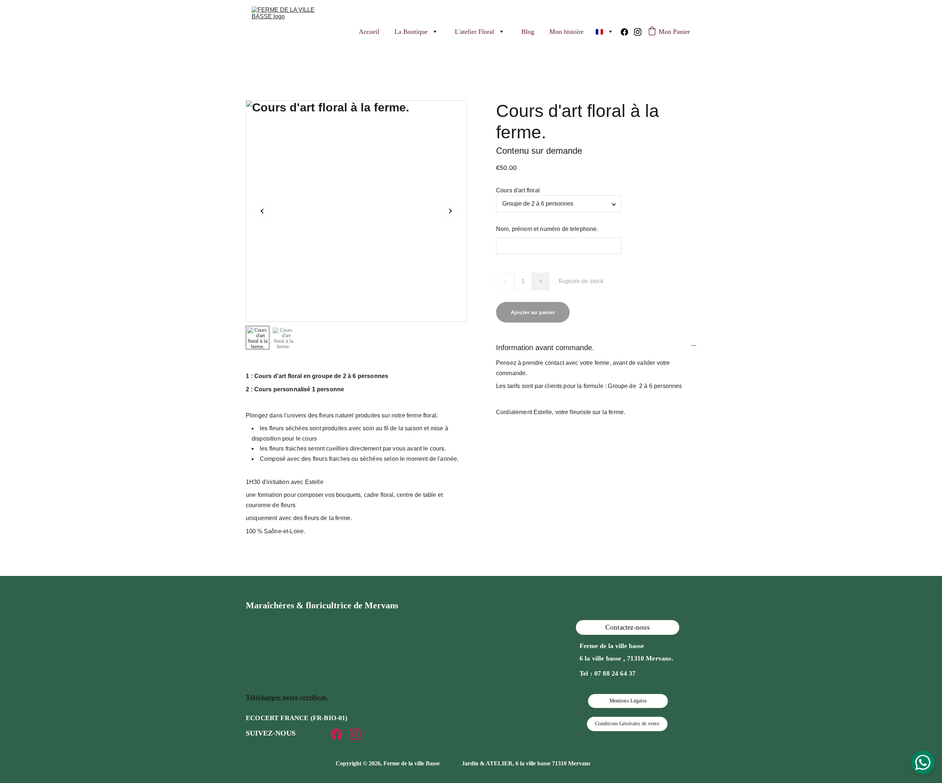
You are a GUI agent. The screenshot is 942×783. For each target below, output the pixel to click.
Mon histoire (566, 31)
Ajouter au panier (533, 312)
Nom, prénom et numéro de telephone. (547, 229)
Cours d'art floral (518, 190)
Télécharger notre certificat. (287, 697)
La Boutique (411, 31)
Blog (527, 31)
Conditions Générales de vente (627, 723)
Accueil (369, 31)
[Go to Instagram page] (637, 32)
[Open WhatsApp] (923, 762)
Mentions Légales (628, 701)
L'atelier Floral (474, 31)
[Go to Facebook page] (627, 32)
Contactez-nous (627, 627)
